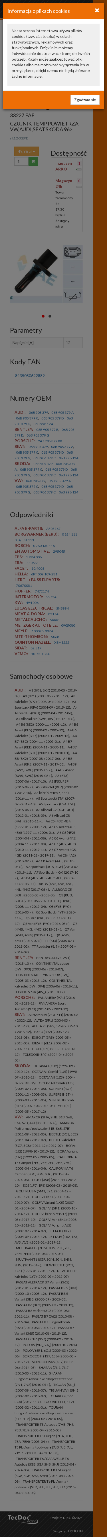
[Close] (97, 10)
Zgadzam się (85, 99)
